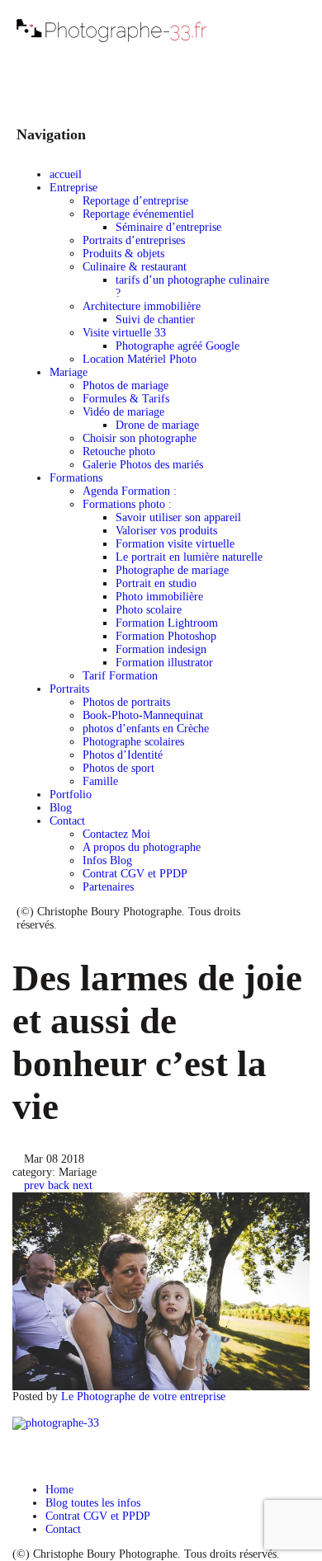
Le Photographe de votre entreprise (143, 1396)
